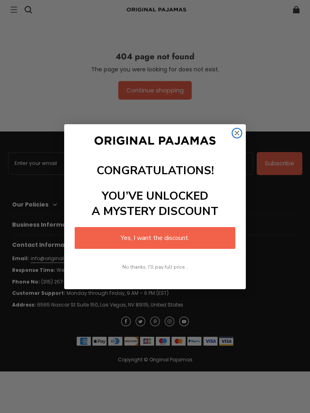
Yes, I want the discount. (155, 238)
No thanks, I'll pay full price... (155, 267)
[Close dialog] (237, 133)
